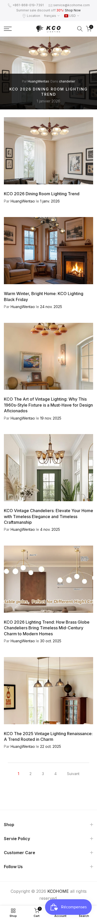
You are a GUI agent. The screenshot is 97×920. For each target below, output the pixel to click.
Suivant (73, 773)
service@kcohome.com (71, 5)
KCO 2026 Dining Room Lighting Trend (41, 193)
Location (33, 16)
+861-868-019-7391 (28, 5)
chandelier (67, 81)
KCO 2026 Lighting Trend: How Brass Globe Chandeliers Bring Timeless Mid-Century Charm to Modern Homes (46, 627)
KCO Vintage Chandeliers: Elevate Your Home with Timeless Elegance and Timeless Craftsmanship (48, 516)
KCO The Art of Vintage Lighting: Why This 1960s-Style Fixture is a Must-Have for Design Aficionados (48, 404)
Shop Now (73, 10)
